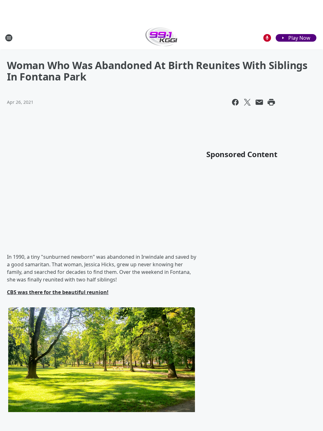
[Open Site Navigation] (9, 38)
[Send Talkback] (267, 38)
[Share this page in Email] (259, 102)
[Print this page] (271, 102)
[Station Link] (161, 37)
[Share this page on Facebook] (235, 102)
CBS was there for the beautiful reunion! (58, 292)
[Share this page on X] (247, 102)
